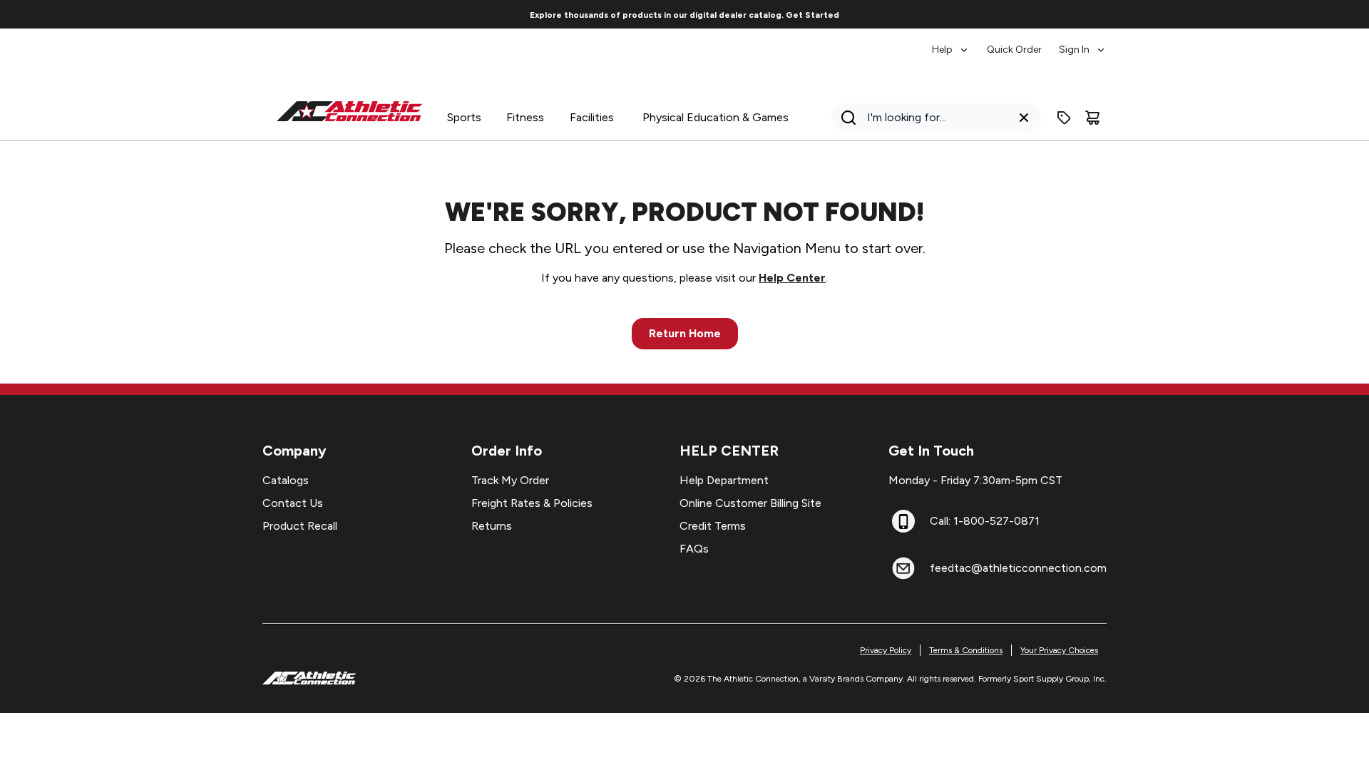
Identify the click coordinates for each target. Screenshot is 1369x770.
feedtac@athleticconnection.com (1018, 568)
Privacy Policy (885, 650)
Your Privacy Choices (1059, 650)
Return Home (685, 333)
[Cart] (1092, 117)
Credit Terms (713, 526)
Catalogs (285, 480)
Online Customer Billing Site (750, 503)
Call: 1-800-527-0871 (985, 521)
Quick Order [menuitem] (1014, 49)
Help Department (724, 480)
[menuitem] (951, 43)
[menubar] (1019, 43)
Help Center (792, 277)
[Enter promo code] (1064, 117)
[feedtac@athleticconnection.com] (903, 568)
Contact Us (292, 503)
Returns (491, 526)
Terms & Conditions (966, 650)
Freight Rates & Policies (532, 503)
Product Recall (299, 526)
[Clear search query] (1024, 117)
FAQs (694, 548)
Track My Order (510, 480)
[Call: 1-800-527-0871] (903, 521)
